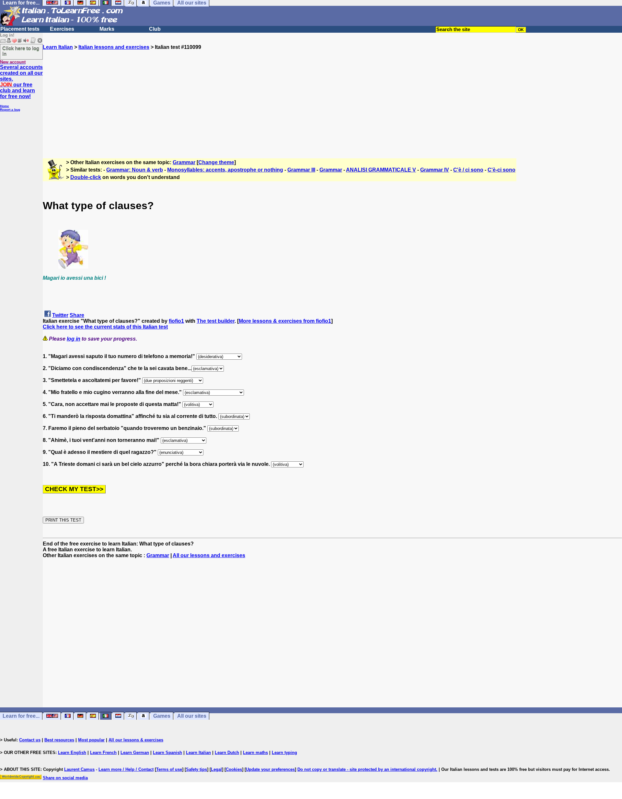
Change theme (216, 162)
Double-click (85, 177)
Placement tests (20, 29)
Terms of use (169, 769)
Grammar (184, 162)
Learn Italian (58, 47)
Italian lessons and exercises (113, 47)
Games (161, 716)
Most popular (91, 739)
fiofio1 (176, 321)
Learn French (103, 752)
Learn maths (255, 752)
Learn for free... (21, 716)
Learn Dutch (227, 752)
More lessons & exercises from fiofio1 (285, 321)
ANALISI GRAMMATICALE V (381, 170)
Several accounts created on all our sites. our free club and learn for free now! (21, 81)
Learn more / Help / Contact (126, 769)
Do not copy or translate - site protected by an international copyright (366, 769)
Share (77, 315)
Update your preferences (270, 769)
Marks (106, 29)
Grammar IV (434, 170)
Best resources (59, 739)
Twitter (60, 315)
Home (4, 106)
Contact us (29, 739)
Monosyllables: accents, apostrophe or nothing (225, 170)
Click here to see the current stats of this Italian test (105, 327)
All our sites (191, 716)
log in (73, 339)
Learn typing (284, 752)
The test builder (216, 321)
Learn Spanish (167, 752)
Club (155, 29)
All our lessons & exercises (136, 739)
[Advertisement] (332, 95)
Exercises (62, 29)
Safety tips (196, 769)
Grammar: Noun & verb (134, 170)
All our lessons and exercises (209, 555)
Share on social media (65, 777)
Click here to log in (20, 50)
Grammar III (301, 170)
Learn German (135, 752)
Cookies (234, 769)
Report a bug (10, 109)
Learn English (72, 752)
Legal (216, 769)
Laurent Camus (79, 769)
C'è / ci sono (468, 170)
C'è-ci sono (501, 170)
